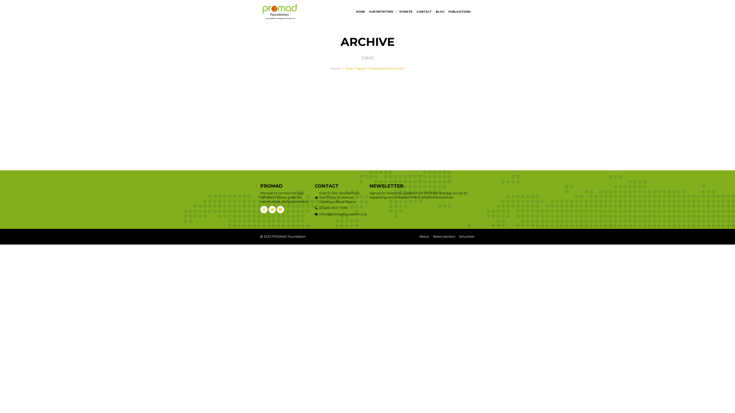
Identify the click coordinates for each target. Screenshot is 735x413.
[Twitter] (272, 209)
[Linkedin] (280, 209)
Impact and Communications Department (394, 116)
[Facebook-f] (264, 209)
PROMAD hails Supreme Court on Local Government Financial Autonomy (383, 102)
